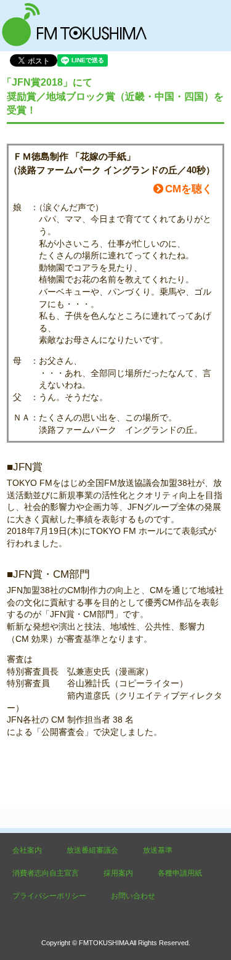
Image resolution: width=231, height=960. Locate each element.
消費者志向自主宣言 (45, 873)
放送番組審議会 (92, 850)
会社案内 (27, 850)
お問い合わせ (133, 896)
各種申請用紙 (180, 873)
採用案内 (118, 873)
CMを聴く (189, 189)
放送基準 (157, 850)
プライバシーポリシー (49, 896)
